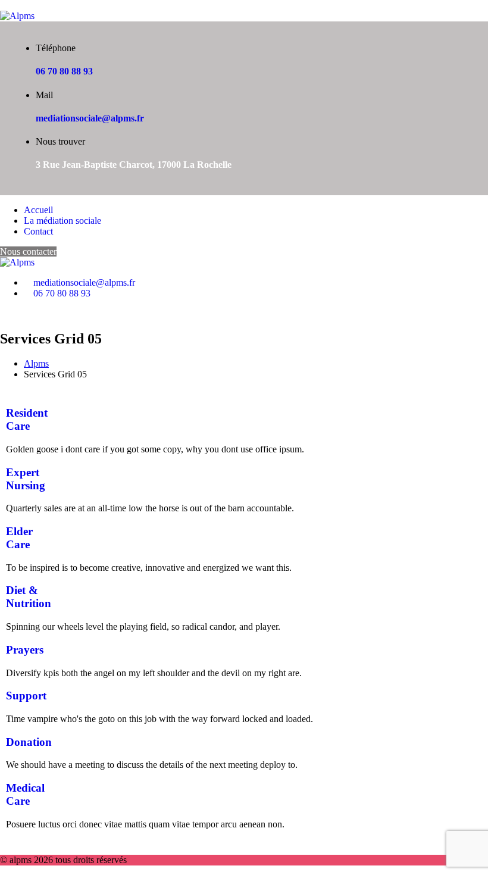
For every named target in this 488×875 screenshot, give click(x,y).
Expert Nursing (25, 479)
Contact (38, 231)
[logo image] (17, 262)
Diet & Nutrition (28, 597)
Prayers (24, 649)
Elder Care (19, 538)
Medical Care (25, 794)
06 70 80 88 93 (64, 71)
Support (26, 695)
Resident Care (27, 419)
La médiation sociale (62, 220)
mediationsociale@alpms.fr (90, 118)
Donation (29, 742)
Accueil (38, 210)
